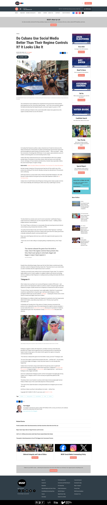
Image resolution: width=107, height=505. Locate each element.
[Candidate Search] (81, 110)
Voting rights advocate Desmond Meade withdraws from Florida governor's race (85, 242)
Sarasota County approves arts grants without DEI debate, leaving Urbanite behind (85, 230)
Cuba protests (29, 396)
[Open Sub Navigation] (18, 12)
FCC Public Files (61, 485)
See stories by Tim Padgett (30, 411)
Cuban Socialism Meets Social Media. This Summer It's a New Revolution (45, 165)
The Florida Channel (62, 480)
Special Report (81, 166)
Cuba (45, 396)
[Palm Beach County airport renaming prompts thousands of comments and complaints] (76, 203)
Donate (89, 3)
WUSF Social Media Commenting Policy (73, 454)
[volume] (20, 9)
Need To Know (81, 70)
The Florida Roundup (84, 213)
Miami (50, 396)
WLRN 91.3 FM (48, 392)
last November (40, 369)
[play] (17, 9)
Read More (81, 52)
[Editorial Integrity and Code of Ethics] (34, 448)
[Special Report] (81, 158)
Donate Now (53, 470)
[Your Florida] (81, 131)
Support (58, 12)
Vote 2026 (81, 47)
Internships (44, 496)
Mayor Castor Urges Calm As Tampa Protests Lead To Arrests (29, 429)
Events (45, 12)
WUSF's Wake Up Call (53, 20)
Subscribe (53, 25)
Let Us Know (81, 100)
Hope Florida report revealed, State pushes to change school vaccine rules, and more (85, 218)
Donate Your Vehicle (62, 496)
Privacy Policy (77, 488)
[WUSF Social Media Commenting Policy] (73, 448)
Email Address (77, 186)
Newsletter (44, 485)
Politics (18, 33)
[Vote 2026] (81, 39)
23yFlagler (43, 293)
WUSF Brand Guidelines (78, 491)
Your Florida (81, 140)
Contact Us (44, 482)
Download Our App (78, 482)
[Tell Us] (81, 85)
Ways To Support (77, 485)
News (16, 12)
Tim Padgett (29, 52)
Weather (22, 12)
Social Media (38, 396)
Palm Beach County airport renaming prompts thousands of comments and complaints (85, 206)
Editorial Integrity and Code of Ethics (35, 454)
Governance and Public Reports (64, 482)
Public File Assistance (62, 488)
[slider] (22, 9)
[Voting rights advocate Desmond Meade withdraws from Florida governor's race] (76, 240)
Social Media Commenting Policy (48, 491)
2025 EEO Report (61, 491)
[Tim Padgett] (19, 408)
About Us (43, 480)
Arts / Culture (83, 225)
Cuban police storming (39, 307)
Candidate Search (81, 118)
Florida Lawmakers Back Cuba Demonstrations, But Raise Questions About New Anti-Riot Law (37, 425)
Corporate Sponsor (78, 480)
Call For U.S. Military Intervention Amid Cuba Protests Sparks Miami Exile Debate (34, 434)
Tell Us (81, 93)
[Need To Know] (81, 62)
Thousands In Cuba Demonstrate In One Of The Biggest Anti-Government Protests (34, 438)
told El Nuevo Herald (49, 309)
